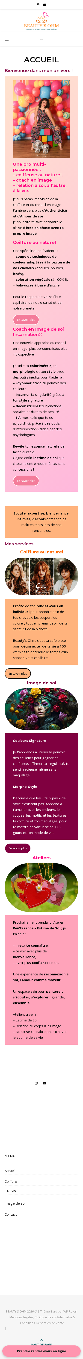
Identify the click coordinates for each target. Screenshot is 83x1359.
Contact (11, 1214)
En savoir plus (26, 320)
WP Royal (70, 1311)
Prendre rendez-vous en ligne (41, 1351)
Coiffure (11, 1181)
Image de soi (15, 1203)
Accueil (10, 1170)
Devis (11, 1190)
